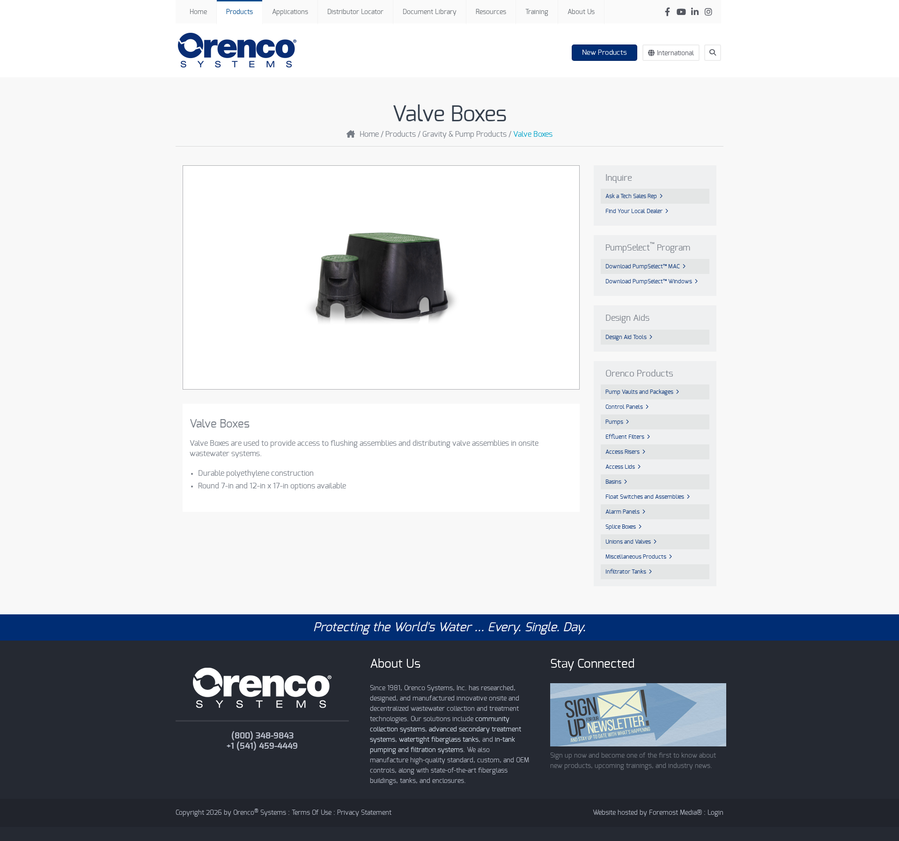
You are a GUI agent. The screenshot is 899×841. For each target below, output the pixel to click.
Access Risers (622, 452)
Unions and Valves (628, 542)
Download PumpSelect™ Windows (648, 281)
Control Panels (624, 407)
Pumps (614, 422)
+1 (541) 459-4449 (262, 746)
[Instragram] (708, 12)
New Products (604, 52)
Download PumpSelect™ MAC (642, 266)
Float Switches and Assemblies (644, 497)
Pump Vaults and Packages (639, 392)
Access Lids (620, 467)
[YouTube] (681, 12)
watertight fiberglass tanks (439, 740)
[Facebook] (667, 12)
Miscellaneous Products (635, 557)
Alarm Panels (622, 512)
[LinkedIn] (694, 12)
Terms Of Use (312, 813)
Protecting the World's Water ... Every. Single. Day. (449, 627)
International (675, 53)
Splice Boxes (620, 527)
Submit (717, 69)
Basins (613, 482)
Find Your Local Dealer (634, 211)
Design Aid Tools (626, 337)
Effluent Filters (624, 437)
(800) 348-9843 (262, 736)
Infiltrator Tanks (625, 572)
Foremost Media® (675, 813)
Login (715, 813)
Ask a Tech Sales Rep (631, 196)
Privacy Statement (364, 813)
